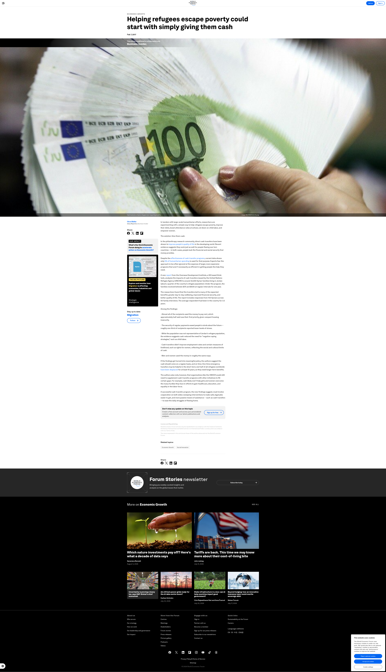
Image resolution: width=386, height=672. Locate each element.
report (168, 275)
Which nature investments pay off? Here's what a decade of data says (159, 554)
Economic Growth (136, 14)
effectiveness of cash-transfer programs (188, 258)
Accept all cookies (368, 661)
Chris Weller (132, 222)
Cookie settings (368, 667)
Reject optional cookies (368, 656)
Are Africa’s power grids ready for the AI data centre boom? (175, 593)
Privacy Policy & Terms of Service (193, 659)
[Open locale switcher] (2, 666)
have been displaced (169, 370)
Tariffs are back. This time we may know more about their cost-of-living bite (224, 554)
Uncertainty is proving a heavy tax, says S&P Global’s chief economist (142, 594)
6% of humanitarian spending (177, 261)
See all (255, 504)
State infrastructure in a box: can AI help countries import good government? (209, 594)
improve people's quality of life (181, 244)
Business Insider (136, 44)
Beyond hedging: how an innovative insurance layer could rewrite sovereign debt (243, 594)
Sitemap (193, 663)
